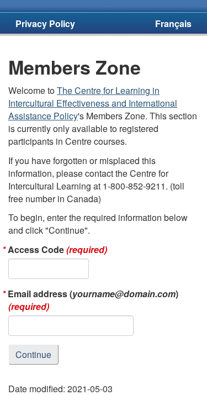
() (93, 300)
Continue (33, 354)
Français (173, 23)
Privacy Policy (45, 23)
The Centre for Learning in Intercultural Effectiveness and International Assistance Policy (92, 103)
